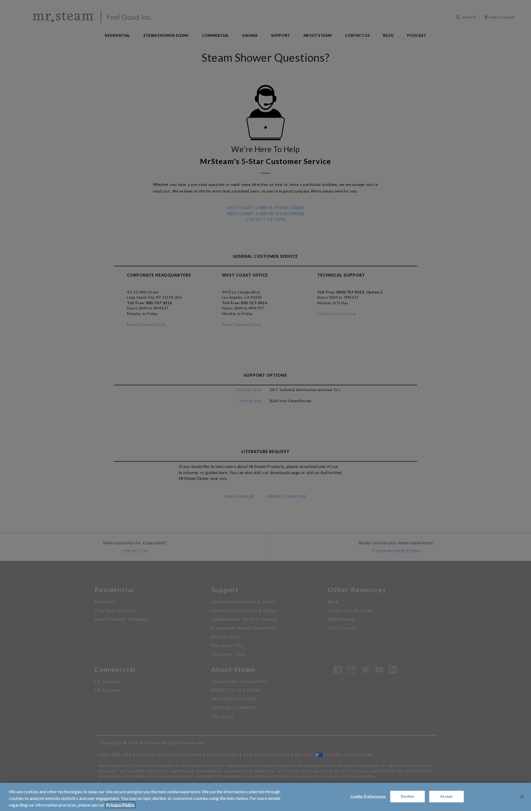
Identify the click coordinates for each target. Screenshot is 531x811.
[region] (265, 797)
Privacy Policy (120, 804)
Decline (408, 796)
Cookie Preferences (368, 796)
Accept (446, 796)
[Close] (522, 797)
